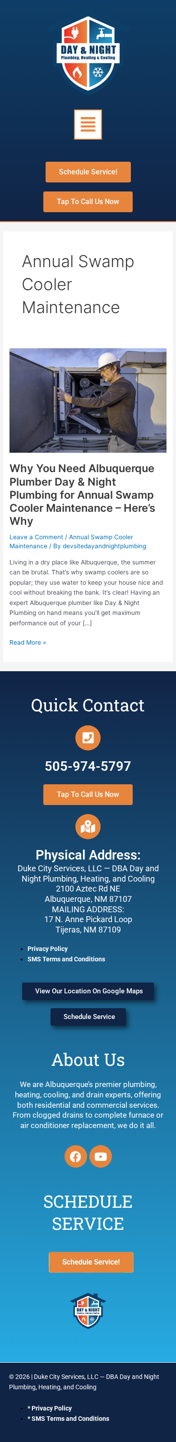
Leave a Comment (36, 537)
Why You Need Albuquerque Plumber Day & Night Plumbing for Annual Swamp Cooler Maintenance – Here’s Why (82, 495)
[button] (88, 124)
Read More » (27, 641)
